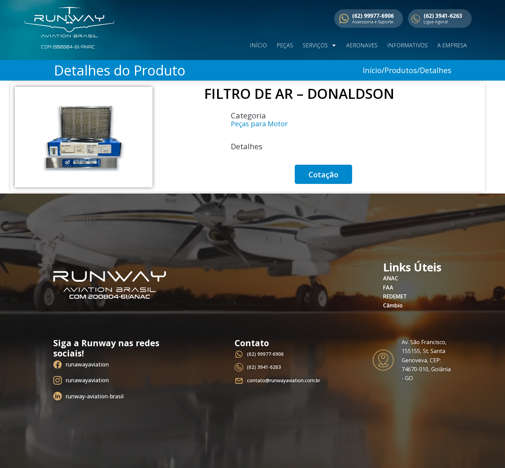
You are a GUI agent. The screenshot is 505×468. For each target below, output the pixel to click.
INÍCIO (258, 45)
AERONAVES (362, 45)
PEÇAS (285, 45)
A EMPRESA (452, 45)
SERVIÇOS (315, 45)
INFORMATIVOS (407, 45)
